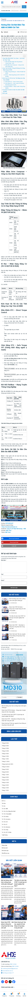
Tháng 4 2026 (5, 751)
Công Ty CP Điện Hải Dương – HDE (16, 528)
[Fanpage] (13, 981)
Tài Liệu (4, 803)
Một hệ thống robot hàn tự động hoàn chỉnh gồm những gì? (14, 706)
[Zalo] (2, 981)
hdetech (6, 32)
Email (2, 580)
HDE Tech (8, 530)
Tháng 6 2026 (5, 745)
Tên (2, 574)
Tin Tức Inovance (6, 819)
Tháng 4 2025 (5, 782)
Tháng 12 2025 (5, 761)
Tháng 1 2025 (5, 790)
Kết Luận (5, 93)
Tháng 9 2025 (5, 769)
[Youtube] (6, 981)
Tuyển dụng (4, 835)
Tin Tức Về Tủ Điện (6, 832)
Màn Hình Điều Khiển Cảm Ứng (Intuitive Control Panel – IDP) (13, 62)
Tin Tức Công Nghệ (6, 814)
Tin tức (3, 806)
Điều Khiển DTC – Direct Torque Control (14, 81)
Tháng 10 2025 (5, 766)
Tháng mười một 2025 (7, 764)
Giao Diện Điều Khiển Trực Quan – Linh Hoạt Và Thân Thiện (13, 59)
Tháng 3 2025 (5, 785)
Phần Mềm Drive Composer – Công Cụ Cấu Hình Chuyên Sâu (14, 65)
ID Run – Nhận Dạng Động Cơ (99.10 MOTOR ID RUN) (15, 75)
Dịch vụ (3, 800)
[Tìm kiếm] (24, 6)
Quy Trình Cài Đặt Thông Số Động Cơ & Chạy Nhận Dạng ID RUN (14, 69)
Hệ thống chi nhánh (7, 973)
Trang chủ (3, 19)
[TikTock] (10, 981)
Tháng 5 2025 (5, 780)
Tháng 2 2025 (5, 787)
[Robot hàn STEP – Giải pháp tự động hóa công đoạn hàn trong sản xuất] (7, 912)
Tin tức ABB (5, 808)
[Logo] (14, 2)
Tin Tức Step (5, 829)
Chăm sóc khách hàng (6, 966)
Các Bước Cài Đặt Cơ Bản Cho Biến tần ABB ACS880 (13, 90)
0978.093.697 (9, 523)
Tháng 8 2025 (5, 772)
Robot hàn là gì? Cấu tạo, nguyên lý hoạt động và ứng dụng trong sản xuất (17, 635)
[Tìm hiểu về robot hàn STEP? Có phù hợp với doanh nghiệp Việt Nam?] (20, 871)
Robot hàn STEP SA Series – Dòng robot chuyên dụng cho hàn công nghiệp (17, 608)
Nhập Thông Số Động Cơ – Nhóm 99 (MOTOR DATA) (15, 72)
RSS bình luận (5, 850)
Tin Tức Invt (5, 821)
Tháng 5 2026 (5, 748)
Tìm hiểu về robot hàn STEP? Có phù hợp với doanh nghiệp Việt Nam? (17, 617)
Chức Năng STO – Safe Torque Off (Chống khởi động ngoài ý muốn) (14, 84)
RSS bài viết (5, 848)
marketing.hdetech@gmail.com (10, 968)
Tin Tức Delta (5, 816)
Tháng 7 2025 (5, 774)
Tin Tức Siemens (6, 827)
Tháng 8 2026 (5, 743)
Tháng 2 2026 (5, 756)
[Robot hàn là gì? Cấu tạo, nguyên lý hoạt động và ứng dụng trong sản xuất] (20, 912)
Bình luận (3, 560)
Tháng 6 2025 (5, 777)
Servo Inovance (23, 10)
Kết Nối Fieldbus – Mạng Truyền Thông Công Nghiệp (15, 87)
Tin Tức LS (4, 824)
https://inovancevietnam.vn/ (9, 527)
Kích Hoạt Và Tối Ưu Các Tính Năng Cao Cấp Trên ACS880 (14, 79)
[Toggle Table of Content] (23, 56)
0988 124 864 (15, 966)
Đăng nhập (4, 845)
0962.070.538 (12, 645)
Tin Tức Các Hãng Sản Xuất (8, 811)
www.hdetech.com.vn (8, 970)
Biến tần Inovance (15, 10)
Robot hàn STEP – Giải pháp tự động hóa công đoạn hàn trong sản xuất (17, 626)
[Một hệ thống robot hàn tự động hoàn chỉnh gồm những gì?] (7, 871)
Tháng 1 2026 (5, 759)
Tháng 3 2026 (5, 753)
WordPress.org (5, 853)
